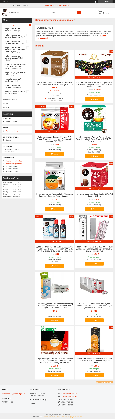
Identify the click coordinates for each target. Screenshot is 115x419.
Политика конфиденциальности (71, 417)
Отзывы (6, 107)
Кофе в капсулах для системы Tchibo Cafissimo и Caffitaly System (15, 50)
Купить (95, 99)
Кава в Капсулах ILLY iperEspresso (13, 80)
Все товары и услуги (103, 382)
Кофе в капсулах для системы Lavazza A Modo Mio (14, 58)
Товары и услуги (9, 25)
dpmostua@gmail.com (14, 164)
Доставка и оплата (10, 99)
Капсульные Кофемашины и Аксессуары (15, 93)
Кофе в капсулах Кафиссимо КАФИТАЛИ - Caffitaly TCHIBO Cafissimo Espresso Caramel (94, 360)
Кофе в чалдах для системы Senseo (15, 74)
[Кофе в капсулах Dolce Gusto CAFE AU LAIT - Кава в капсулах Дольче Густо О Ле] (54, 64)
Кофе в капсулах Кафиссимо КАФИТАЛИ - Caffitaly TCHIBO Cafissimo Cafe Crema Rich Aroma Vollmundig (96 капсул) (54, 360)
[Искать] (79, 12)
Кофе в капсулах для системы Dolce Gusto (13, 36)
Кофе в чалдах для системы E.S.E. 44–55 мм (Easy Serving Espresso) (15, 66)
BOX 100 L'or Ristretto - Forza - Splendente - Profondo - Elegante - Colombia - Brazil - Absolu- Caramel (94, 84)
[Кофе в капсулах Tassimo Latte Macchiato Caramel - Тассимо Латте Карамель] (54, 176)
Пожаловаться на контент (52, 417)
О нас (5, 103)
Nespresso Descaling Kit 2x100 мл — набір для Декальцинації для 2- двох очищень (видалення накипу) (94, 249)
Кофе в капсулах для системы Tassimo (13, 30)
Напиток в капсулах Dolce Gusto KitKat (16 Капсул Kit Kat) (94, 195)
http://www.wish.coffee (14, 161)
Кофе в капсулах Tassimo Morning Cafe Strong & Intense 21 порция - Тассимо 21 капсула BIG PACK (54, 139)
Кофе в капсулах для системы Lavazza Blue (13, 86)
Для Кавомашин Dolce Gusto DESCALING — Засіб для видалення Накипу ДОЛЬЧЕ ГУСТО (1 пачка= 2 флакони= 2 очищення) (54, 249)
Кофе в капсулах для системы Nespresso (13, 42)
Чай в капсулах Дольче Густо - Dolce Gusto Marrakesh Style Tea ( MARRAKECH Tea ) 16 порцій (94, 139)
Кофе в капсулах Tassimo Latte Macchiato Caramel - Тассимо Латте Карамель (54, 195)
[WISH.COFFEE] (5, 12)
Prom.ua (67, 415)
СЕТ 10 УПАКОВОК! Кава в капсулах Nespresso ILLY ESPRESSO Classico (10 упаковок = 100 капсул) (94, 306)
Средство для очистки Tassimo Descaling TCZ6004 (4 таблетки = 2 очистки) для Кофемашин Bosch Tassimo (54, 306)
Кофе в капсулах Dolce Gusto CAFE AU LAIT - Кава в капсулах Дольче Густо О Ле (54, 83)
